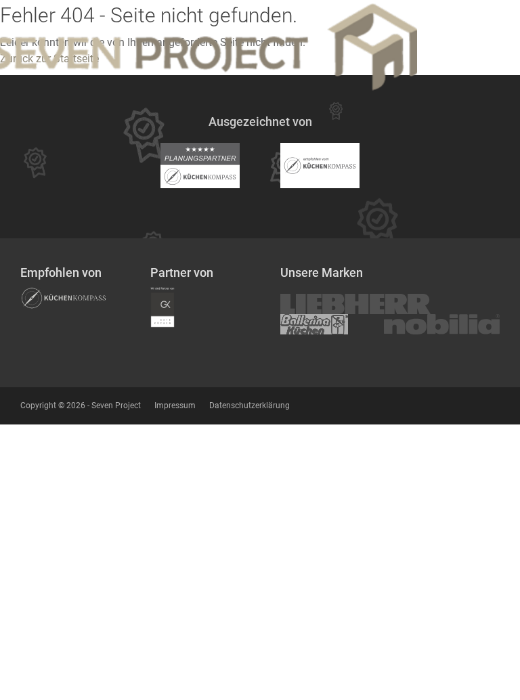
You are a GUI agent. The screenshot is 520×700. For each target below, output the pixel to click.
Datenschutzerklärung (249, 405)
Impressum (175, 405)
